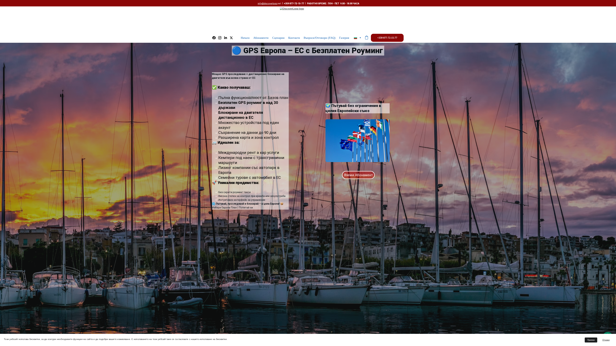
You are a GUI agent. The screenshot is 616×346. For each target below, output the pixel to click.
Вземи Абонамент (358, 175)
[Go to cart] (366, 37)
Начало (245, 37)
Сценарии (278, 37)
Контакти (294, 37)
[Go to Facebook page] (215, 37)
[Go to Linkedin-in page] (227, 37)
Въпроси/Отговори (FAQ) (319, 37)
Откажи (606, 340)
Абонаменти (261, 37)
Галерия (344, 37)
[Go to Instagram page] (221, 37)
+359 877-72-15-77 (387, 37)
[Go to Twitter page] (231, 37)
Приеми (591, 340)
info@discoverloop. (268, 3)
